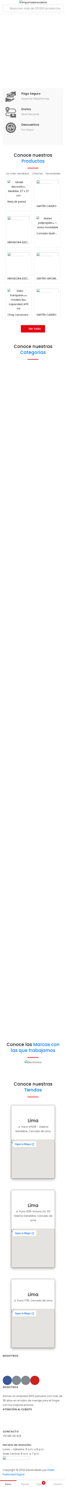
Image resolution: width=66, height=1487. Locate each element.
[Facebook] (7, 1380)
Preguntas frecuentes (17, 1423)
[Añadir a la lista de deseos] (26, 183)
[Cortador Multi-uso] (47, 223)
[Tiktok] (25, 1380)
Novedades (53, 173)
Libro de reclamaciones (18, 1427)
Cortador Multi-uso (47, 233)
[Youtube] (34, 1380)
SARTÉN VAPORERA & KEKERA (47, 278)
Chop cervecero (18, 315)
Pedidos (8, 1369)
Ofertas (37, 173)
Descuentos (30, 125)
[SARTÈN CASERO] (47, 191)
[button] (33, 328)
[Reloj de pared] (19, 189)
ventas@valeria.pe (14, 1440)
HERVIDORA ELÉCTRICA (19, 242)
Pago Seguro (31, 93)
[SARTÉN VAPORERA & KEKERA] (47, 263)
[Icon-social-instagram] (16, 1380)
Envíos (26, 109)
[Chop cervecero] (19, 300)
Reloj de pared (17, 201)
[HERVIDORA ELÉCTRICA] (19, 227)
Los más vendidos (17, 173)
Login (6, 1373)
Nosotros (8, 1418)
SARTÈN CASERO (46, 206)
